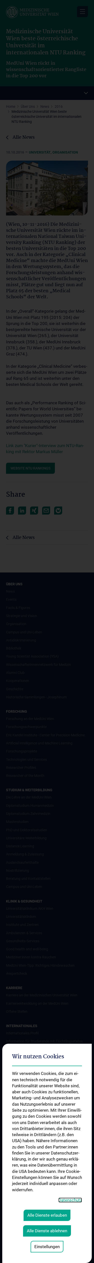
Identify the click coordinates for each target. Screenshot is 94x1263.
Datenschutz (70, 1200)
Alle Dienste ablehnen (47, 1230)
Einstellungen (47, 1246)
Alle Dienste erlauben (47, 1215)
